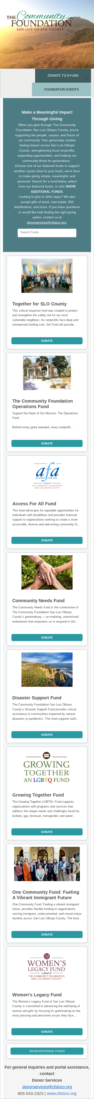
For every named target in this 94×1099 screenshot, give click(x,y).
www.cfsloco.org (61, 1093)
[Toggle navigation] (86, 77)
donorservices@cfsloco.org (46, 222)
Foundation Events (61, 89)
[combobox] (47, 233)
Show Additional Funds (47, 1051)
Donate (47, 340)
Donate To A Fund (63, 75)
